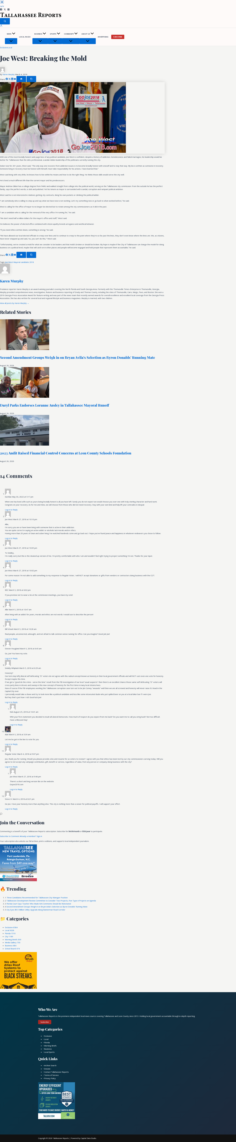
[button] (13, 34)
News (9, 34)
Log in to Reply (11, 509)
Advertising (103, 37)
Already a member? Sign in (31, 836)
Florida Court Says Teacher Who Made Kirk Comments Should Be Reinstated (39, 903)
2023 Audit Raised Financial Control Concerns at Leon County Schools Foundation (65, 453)
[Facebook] (1, 10)
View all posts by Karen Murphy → (14, 303)
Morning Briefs (13, 939)
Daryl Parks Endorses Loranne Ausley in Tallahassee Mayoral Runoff (54, 405)
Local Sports (49, 1052)
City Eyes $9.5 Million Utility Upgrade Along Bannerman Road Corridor (36, 909)
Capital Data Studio (88, 1138)
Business (38, 34)
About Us (85, 34)
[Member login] (1, 26)
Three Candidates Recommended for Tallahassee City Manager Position (37, 897)
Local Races (24, 37)
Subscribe (117, 37)
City (9, 936)
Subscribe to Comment (10, 836)
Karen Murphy (9, 74)
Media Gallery (12, 942)
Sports (53, 34)
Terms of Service (51, 1075)
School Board (12, 948)
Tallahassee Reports (61, 1138)
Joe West (9, 262)
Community (69, 34)
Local (10, 47)
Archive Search (50, 1065)
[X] (5, 10)
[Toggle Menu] (11, 41)
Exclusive (4, 47)
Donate (47, 1069)
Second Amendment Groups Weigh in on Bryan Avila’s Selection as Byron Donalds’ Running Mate (77, 357)
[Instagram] (8, 10)
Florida (10, 933)
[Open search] (5, 21)
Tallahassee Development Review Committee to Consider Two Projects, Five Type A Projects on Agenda (51, 900)
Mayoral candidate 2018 (23, 262)
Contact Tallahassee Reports (56, 1072)
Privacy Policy (50, 1078)
